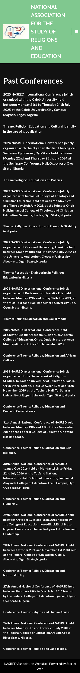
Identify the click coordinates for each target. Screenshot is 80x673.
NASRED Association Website (25, 664)
